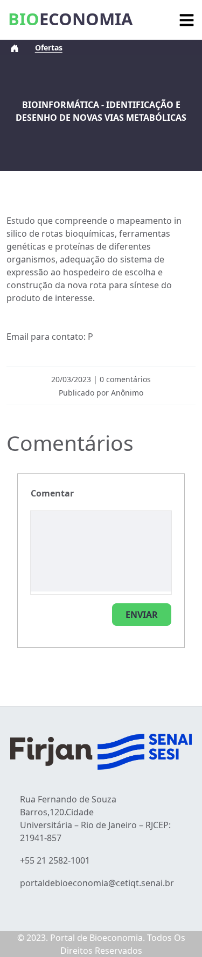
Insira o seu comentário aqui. (52, 493)
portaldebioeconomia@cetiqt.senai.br (97, 883)
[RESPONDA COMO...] (141, 614)
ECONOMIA (70, 19)
